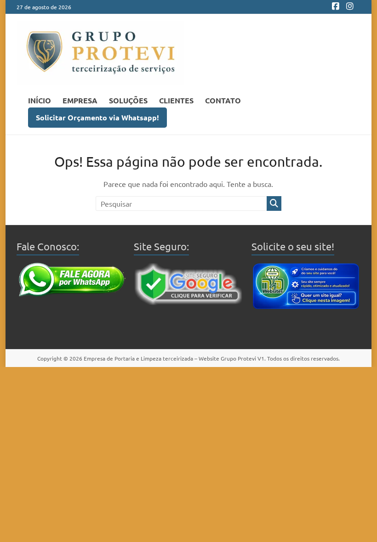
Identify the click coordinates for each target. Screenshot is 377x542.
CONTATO (223, 100)
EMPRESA (80, 100)
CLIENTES (176, 100)
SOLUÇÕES (128, 100)
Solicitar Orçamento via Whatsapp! (97, 117)
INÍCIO (39, 100)
